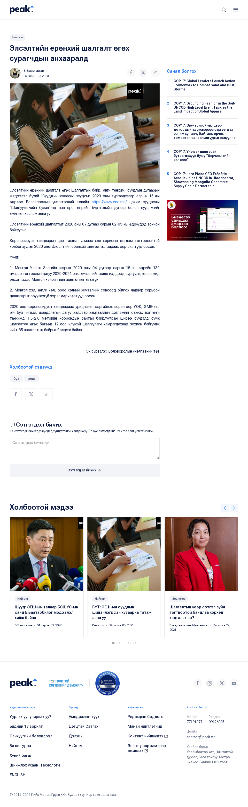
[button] (223, 9)
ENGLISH (17, 775)
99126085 (216, 722)
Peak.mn (98, 625)
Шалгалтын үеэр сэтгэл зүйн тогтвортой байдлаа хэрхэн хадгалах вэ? (197, 612)
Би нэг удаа (20, 745)
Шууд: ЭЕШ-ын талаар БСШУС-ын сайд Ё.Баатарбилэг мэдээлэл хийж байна (46, 612)
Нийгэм (17, 37)
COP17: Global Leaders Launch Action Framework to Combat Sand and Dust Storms (204, 85)
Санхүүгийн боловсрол (31, 736)
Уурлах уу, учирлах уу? (30, 716)
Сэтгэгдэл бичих (82, 470)
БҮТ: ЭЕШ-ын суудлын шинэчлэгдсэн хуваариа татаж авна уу (121, 612)
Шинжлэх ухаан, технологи (35, 765)
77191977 (194, 722)
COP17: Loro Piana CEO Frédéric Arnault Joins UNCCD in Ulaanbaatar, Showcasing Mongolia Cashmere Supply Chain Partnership (204, 180)
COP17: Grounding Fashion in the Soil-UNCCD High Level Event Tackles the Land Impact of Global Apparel (204, 107)
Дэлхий (76, 736)
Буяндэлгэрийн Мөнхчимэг (189, 625)
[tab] (113, 643)
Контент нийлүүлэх (146, 736)
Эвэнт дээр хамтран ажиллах (147, 748)
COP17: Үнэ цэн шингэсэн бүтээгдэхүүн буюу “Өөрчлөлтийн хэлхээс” (202, 156)
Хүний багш (20, 755)
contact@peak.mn (201, 737)
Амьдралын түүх (84, 716)
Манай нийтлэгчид (145, 726)
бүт (16, 378)
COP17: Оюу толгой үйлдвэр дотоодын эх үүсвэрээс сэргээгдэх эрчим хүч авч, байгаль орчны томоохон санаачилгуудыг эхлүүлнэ (204, 131)
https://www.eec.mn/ (109, 202)
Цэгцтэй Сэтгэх (83, 726)
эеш (31, 378)
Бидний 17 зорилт (26, 726)
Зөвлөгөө (179, 598)
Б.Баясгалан (33, 71)
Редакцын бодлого (145, 716)
